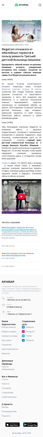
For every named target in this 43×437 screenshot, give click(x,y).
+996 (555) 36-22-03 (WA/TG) (18, 300)
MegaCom (6, 163)
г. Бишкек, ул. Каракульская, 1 (19, 314)
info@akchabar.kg (14, 307)
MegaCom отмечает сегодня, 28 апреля (21, 89)
